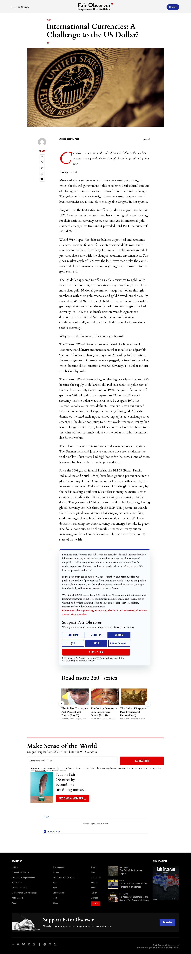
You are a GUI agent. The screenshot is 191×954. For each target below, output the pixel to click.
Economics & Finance (20, 872)
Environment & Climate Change (24, 893)
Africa (55, 882)
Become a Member (71, 798)
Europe (56, 872)
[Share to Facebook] (42, 156)
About (93, 887)
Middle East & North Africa (64, 877)
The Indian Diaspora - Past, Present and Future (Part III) (74, 712)
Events (93, 872)
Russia (93, 867)
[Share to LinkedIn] (42, 168)
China (55, 903)
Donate (167, 922)
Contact (94, 898)
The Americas (58, 867)
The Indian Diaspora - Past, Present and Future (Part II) (104, 712)
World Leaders (17, 898)
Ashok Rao (66, 718)
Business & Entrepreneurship (23, 877)
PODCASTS (123, 894)
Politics (15, 867)
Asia (55, 887)
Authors (94, 882)
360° (49, 20)
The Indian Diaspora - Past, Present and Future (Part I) (133, 712)
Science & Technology (20, 887)
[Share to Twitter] (42, 162)
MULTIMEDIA (123, 867)
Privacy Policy (155, 768)
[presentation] (61, 703)
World (14, 903)
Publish (94, 893)
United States (58, 893)
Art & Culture (17, 882)
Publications (96, 877)
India (55, 898)
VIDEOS (122, 881)
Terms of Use (40, 770)
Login (46, 816)
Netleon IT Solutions (172, 948)
